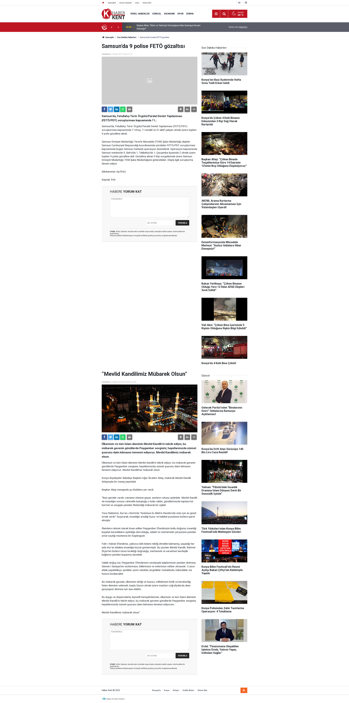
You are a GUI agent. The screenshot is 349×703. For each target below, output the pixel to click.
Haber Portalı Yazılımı (115, 699)
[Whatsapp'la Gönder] (123, 109)
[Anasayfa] (103, 3)
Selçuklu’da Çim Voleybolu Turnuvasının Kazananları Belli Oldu (166, 27)
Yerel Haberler (140, 13)
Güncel (156, 13)
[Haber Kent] (113, 13)
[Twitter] (110, 109)
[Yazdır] (129, 109)
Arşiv (137, 3)
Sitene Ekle (147, 3)
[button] (180, 109)
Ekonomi (169, 13)
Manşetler (112, 3)
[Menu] (216, 13)
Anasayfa (156, 690)
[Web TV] (239, 2)
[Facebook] (104, 109)
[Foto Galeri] (245, 2)
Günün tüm (238, 27)
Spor (180, 13)
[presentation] (111, 27)
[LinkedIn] (116, 109)
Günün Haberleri (125, 3)
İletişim (176, 690)
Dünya (190, 13)
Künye (166, 690)
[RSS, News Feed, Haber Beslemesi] (243, 690)
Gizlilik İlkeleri (188, 690)
